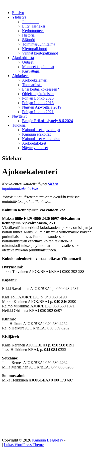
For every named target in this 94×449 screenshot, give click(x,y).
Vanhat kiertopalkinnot (40, 53)
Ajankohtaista (23, 58)
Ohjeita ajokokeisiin (38, 94)
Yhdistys (19, 17)
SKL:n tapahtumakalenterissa (30, 186)
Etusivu (18, 13)
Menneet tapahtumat (38, 67)
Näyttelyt (19, 116)
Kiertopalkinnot (34, 49)
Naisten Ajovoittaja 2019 (41, 107)
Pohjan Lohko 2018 (38, 103)
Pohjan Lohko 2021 (38, 112)
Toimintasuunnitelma (38, 44)
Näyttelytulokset (35, 148)
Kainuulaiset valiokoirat (41, 139)
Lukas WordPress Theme (24, 444)
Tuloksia (19, 125)
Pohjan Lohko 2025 (38, 98)
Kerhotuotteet (33, 31)
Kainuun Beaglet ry (47, 440)
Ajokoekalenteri (34, 80)
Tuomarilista (32, 85)
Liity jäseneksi (33, 26)
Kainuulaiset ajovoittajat (41, 130)
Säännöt (28, 40)
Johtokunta (30, 22)
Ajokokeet (20, 76)
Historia (28, 35)
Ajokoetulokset (34, 143)
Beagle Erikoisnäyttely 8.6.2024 (47, 121)
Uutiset (27, 62)
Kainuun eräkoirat (36, 134)
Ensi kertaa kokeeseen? (40, 89)
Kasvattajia (31, 71)
